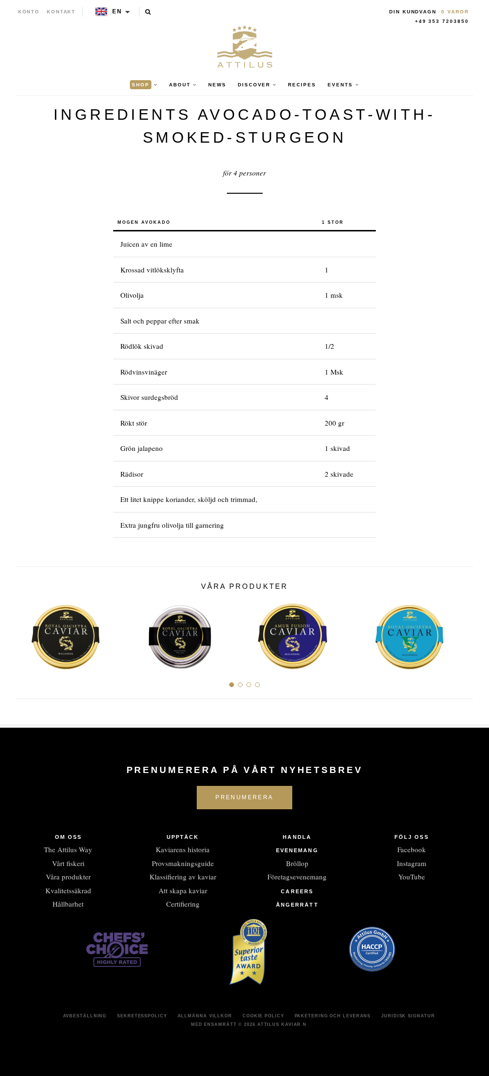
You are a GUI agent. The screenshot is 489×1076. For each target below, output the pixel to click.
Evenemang (297, 850)
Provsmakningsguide (183, 863)
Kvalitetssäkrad (68, 890)
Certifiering (183, 904)
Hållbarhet (68, 904)
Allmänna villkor (205, 1015)
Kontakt (61, 11)
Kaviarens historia (183, 849)
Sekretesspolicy (142, 1015)
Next (462, 633)
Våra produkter (68, 876)
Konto (29, 11)
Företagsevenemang (297, 876)
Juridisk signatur (408, 1015)
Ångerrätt (297, 905)
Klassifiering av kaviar (182, 876)
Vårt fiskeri (68, 863)
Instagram (411, 863)
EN (117, 11)
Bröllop (297, 863)
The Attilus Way (68, 849)
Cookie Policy (263, 1015)
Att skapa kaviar (183, 890)
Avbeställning (85, 1015)
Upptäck (183, 837)
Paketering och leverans (333, 1015)
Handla (297, 837)
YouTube (411, 876)
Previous (26, 633)
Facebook (411, 849)
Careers (297, 891)
